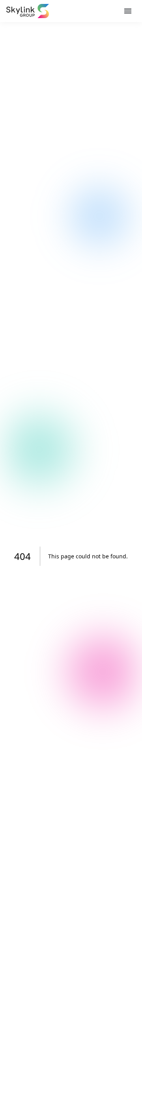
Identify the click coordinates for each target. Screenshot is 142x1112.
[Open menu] (128, 11)
